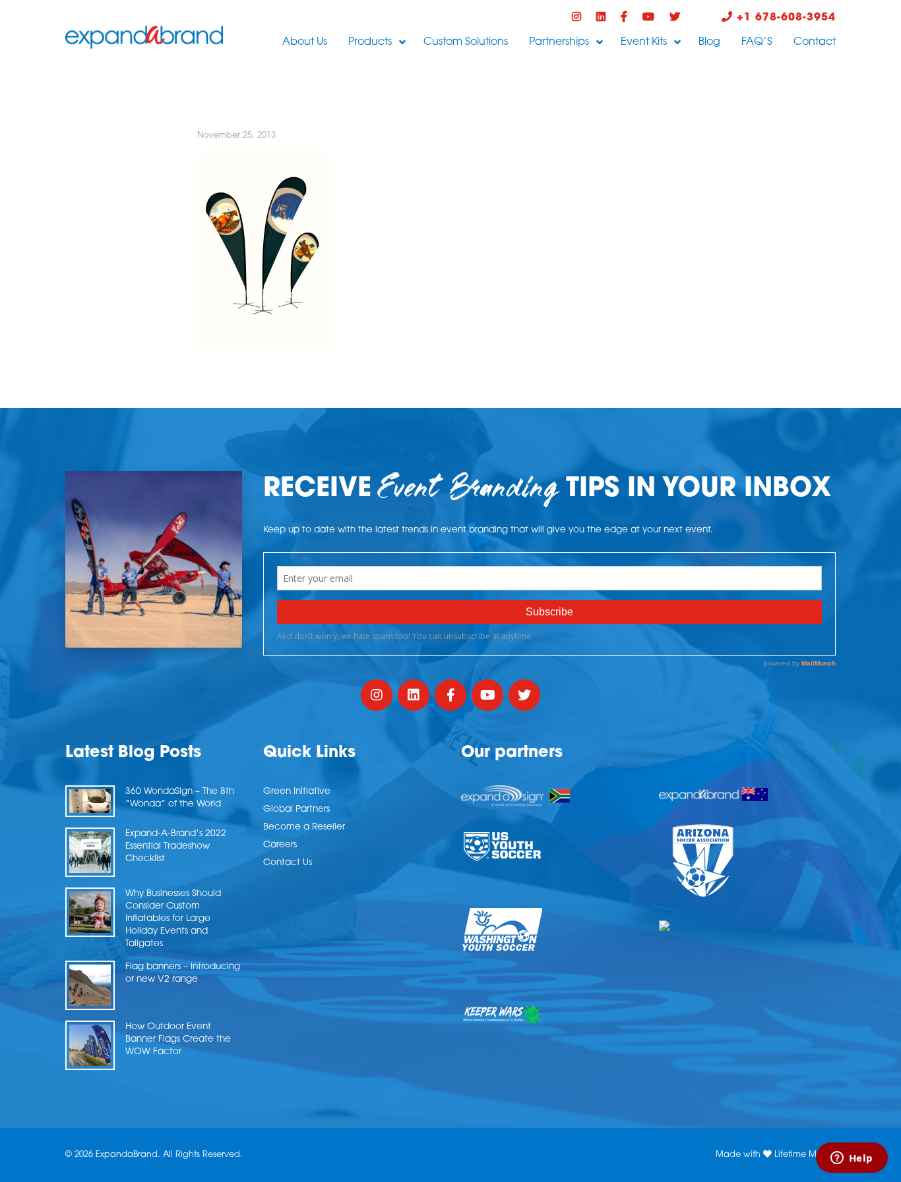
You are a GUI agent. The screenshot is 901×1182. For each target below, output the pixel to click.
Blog (709, 42)
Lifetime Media (805, 1154)
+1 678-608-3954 (784, 18)
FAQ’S (756, 42)
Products (370, 42)
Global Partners (296, 809)
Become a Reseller (304, 827)
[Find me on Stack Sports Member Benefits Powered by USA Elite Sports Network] (747, 925)
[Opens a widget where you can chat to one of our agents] (851, 1158)
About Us (304, 42)
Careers (280, 845)
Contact (814, 42)
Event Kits (644, 42)
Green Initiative (296, 791)
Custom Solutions (465, 42)
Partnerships (559, 42)
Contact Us (287, 862)
